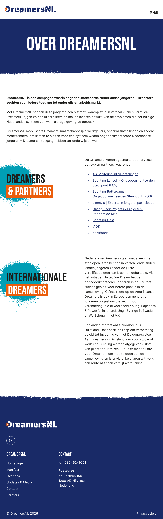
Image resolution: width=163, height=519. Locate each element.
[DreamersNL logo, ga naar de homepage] (30, 9)
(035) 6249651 (74, 462)
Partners (12, 495)
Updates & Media (19, 482)
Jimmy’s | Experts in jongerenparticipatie (123, 203)
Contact (12, 489)
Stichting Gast (103, 220)
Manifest (12, 470)
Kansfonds (100, 233)
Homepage (14, 463)
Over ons (13, 476)
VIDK (96, 226)
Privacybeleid (146, 513)
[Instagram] (10, 440)
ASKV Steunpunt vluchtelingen (115, 174)
